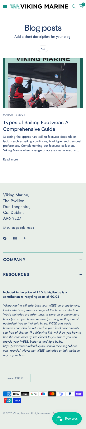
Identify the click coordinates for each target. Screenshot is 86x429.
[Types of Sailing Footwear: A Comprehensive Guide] (43, 83)
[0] (80, 6)
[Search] (74, 6)
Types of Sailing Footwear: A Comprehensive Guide (35, 125)
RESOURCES (16, 274)
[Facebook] (7, 238)
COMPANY (14, 260)
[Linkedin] (28, 238)
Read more (10, 159)
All (43, 48)
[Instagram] (18, 238)
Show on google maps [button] (18, 228)
